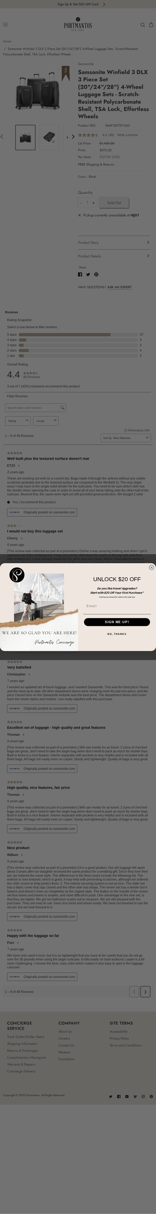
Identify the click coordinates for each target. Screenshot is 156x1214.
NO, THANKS (117, 634)
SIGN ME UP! (117, 622)
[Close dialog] (151, 567)
